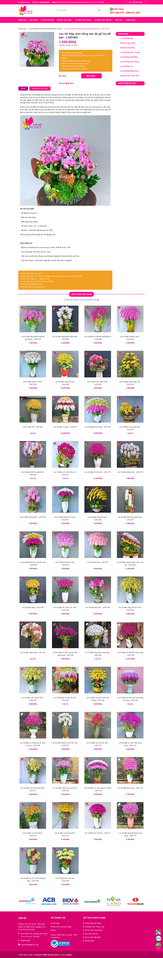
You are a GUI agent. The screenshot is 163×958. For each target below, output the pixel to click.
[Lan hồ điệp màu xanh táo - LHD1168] (65, 860)
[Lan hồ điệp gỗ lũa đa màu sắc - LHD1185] (65, 680)
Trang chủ (22, 20)
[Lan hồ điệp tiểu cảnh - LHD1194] (97, 589)
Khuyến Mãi (89, 940)
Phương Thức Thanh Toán (95, 926)
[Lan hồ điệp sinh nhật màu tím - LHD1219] (65, 454)
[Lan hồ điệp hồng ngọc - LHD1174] (130, 770)
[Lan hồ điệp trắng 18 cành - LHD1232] (32, 364)
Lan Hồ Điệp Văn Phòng (129, 61)
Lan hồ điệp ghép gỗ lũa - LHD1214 (130, 472)
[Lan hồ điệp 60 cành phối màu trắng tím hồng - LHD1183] (130, 680)
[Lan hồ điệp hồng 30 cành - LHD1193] (65, 544)
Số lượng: (63, 76)
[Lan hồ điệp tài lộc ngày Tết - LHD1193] (130, 364)
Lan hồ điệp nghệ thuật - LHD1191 (32, 652)
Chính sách (131, 20)
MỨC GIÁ (118, 20)
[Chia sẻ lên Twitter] (69, 83)
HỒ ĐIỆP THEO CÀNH (83, 20)
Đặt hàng (118, 8)
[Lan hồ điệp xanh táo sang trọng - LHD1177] (32, 770)
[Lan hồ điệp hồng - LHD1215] (97, 544)
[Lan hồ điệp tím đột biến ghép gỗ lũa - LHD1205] (97, 318)
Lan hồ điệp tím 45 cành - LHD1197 (98, 472)
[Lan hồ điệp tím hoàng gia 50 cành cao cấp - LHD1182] (32, 725)
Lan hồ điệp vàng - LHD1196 (32, 607)
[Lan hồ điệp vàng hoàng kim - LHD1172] (65, 815)
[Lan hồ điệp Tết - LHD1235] (32, 409)
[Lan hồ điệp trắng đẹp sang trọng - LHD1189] (97, 634)
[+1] (73, 83)
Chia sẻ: (62, 83)
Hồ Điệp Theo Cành (127, 43)
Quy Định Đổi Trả (91, 933)
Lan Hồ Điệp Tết (126, 66)
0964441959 (44, 2)
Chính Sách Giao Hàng (93, 930)
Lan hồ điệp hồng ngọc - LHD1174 (130, 788)
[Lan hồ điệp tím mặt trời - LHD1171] (97, 815)
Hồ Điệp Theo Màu (127, 47)
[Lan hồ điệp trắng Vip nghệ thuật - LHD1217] (130, 499)
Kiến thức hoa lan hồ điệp (62, 926)
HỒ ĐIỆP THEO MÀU (64, 20)
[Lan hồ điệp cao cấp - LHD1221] (65, 409)
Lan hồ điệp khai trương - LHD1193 (98, 427)
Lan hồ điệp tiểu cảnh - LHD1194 (98, 607)
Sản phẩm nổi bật (127, 83)
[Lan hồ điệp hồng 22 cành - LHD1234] (130, 318)
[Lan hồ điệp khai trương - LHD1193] (97, 409)
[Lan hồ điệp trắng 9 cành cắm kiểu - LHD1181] (65, 725)
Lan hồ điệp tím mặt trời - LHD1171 (98, 833)
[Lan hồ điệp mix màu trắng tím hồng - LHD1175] (97, 770)
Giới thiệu (56, 923)
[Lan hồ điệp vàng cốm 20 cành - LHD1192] (130, 589)
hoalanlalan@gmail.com (30, 944)
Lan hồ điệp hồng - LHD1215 (97, 562)
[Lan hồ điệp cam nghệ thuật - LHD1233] (97, 364)
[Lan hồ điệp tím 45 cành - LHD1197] (97, 454)
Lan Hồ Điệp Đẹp (126, 38)
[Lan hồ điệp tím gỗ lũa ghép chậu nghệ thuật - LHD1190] (65, 634)
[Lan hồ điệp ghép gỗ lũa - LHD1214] (130, 454)
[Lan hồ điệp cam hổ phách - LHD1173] (32, 815)
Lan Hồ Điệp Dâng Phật (129, 71)
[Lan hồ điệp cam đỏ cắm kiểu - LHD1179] (97, 725)
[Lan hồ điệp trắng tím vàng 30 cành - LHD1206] (32, 544)
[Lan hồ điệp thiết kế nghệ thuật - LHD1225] (32, 454)
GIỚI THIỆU (34, 20)
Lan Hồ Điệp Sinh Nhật (129, 57)
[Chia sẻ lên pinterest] (71, 83)
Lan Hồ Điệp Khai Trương (130, 52)
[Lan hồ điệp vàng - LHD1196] (32, 589)
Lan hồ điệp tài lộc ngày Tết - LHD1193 (23, 950)
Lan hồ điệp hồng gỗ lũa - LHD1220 (33, 517)
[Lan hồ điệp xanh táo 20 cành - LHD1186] (32, 680)
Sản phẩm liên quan (81, 294)
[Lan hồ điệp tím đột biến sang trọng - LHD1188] (130, 634)
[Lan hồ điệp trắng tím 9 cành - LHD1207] (65, 499)
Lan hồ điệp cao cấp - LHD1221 (65, 427)
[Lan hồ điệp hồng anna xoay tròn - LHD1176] (65, 770)
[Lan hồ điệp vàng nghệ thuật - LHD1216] (130, 409)
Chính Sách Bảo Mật (93, 937)
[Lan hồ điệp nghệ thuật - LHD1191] (32, 634)
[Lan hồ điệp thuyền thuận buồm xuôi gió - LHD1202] (130, 544)
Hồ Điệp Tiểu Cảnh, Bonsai (130, 75)
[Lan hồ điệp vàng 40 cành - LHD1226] (65, 364)
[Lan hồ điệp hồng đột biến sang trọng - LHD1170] (130, 815)
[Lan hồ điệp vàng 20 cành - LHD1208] (97, 499)
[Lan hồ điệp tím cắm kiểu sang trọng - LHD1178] (130, 725)
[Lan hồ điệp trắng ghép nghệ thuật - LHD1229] (65, 318)
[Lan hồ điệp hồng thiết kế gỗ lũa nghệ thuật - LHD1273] (32, 318)
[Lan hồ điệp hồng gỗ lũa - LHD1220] (32, 499)
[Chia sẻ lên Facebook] (67, 83)
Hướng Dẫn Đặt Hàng (93, 923)
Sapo (69, 954)
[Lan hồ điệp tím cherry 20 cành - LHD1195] (65, 589)
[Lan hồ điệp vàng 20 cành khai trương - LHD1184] (97, 680)
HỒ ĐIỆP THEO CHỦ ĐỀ (103, 20)
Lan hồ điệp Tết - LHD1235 (33, 427)
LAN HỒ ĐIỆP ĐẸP (47, 20)
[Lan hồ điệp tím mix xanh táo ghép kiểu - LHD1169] (32, 860)
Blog (54, 930)
